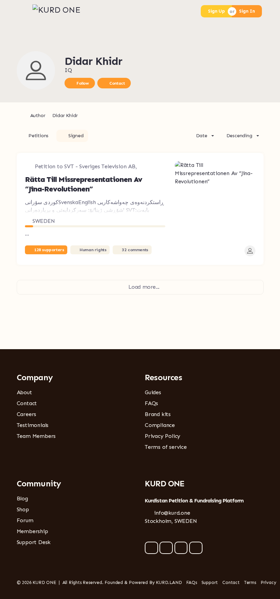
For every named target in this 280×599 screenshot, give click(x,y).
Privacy (268, 582)
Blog (22, 498)
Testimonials (33, 425)
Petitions (38, 136)
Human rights (93, 249)
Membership (32, 531)
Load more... (143, 287)
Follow (82, 83)
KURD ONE (44, 582)
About (24, 392)
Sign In (247, 11)
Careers (27, 414)
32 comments (135, 249)
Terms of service (166, 447)
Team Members (36, 436)
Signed (76, 136)
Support (209, 582)
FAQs (151, 403)
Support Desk (34, 542)
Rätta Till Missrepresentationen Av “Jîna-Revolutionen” (83, 184)
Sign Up (216, 11)
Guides (153, 392)
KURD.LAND (169, 582)
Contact (117, 83)
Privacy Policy (162, 436)
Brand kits (158, 414)
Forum (25, 520)
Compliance (160, 425)
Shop (23, 509)
